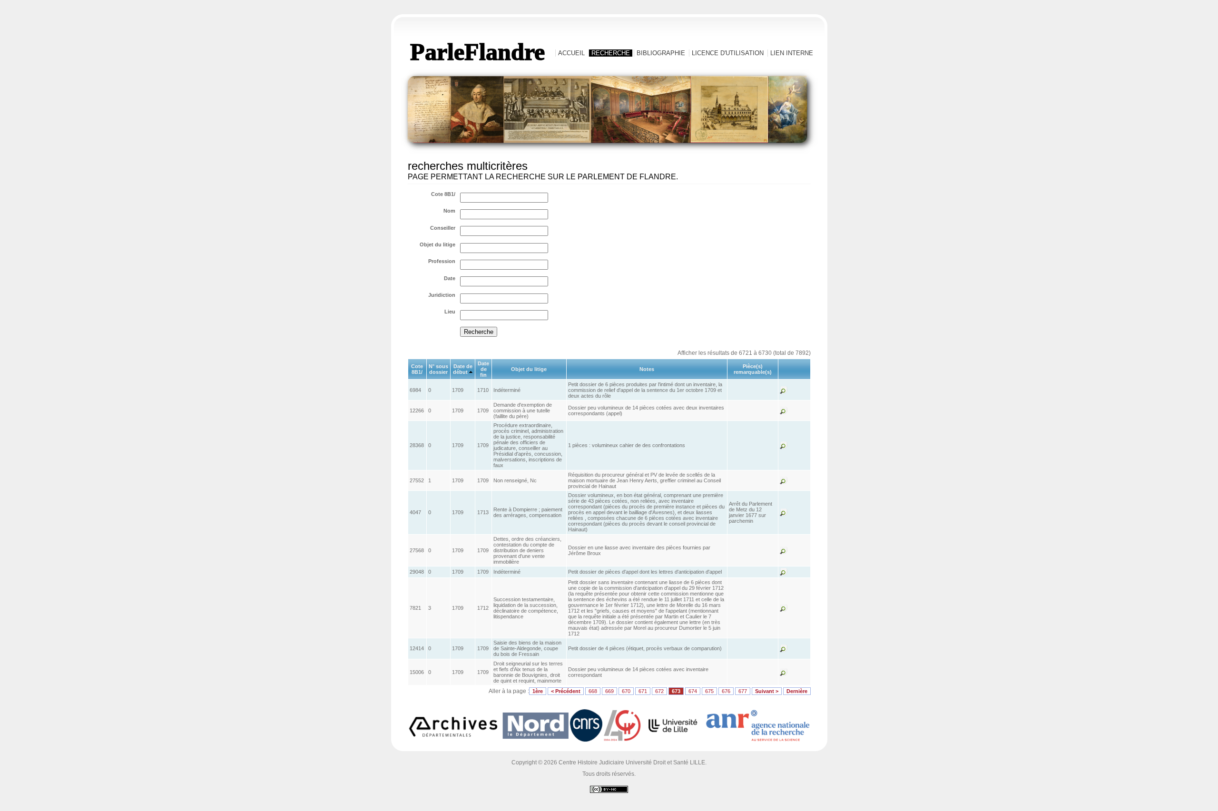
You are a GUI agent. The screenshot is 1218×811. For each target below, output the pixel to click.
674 (692, 691)
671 (642, 691)
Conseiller (442, 228)
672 (659, 691)
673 (676, 691)
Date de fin (483, 369)
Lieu (449, 311)
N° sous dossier (438, 369)
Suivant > (766, 691)
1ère (537, 691)
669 (609, 691)
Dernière (796, 691)
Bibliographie (661, 53)
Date (449, 278)
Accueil (571, 53)
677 (742, 691)
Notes (646, 369)
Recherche (610, 53)
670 (626, 691)
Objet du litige (437, 244)
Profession (441, 261)
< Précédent (565, 691)
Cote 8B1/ (443, 194)
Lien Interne (791, 53)
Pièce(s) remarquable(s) (753, 369)
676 (726, 691)
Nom (449, 211)
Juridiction (441, 295)
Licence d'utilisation (728, 53)
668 (593, 691)
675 (709, 691)
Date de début (462, 369)
